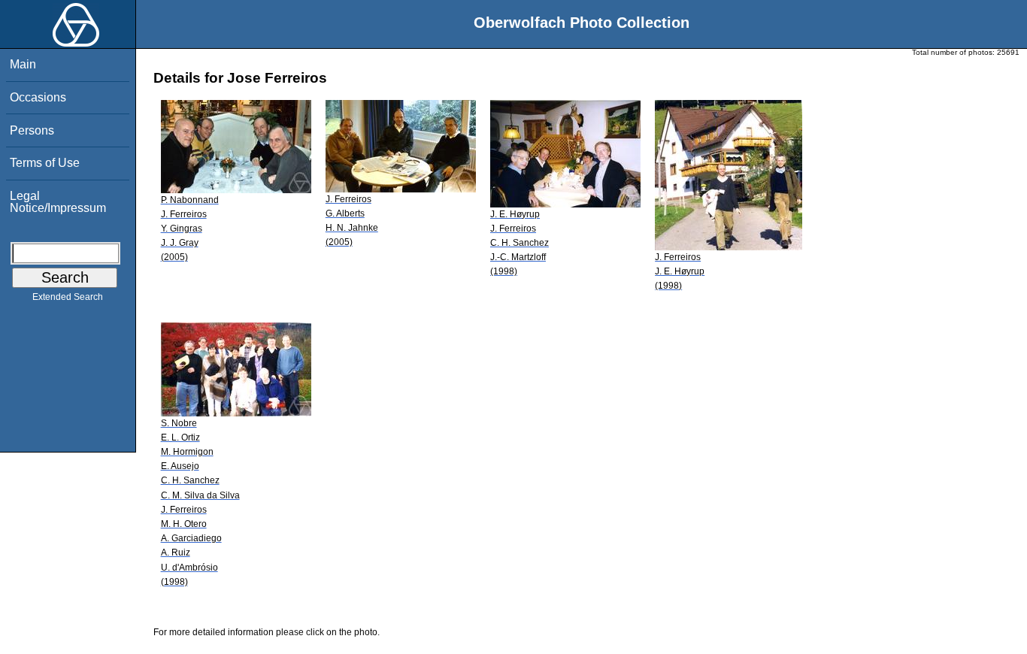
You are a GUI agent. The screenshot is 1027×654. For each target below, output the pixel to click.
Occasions (38, 97)
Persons (32, 130)
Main (23, 64)
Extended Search (67, 296)
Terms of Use (45, 162)
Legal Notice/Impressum (58, 201)
